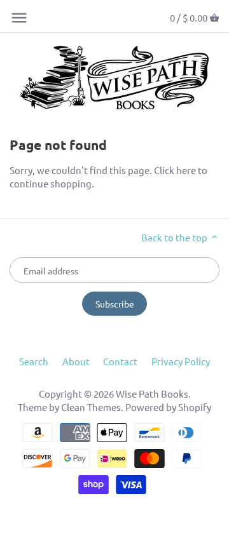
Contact (120, 361)
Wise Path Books (152, 393)
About (76, 361)
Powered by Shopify (168, 407)
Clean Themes (91, 407)
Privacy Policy (180, 361)
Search (33, 361)
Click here (175, 170)
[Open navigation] (19, 17)
